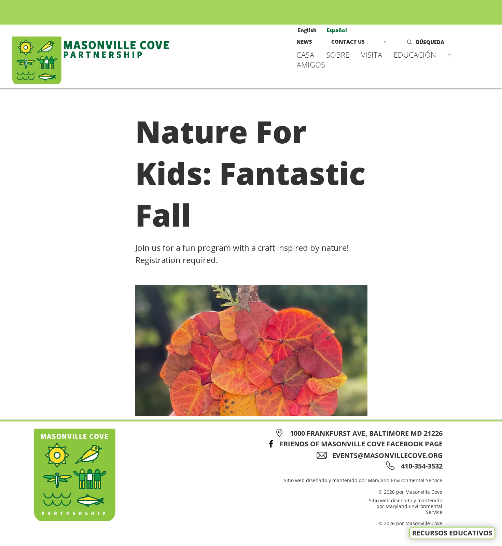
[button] (340, 54)
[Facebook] (271, 444)
